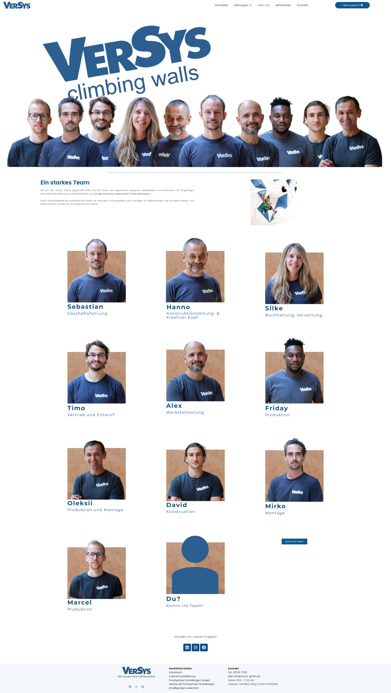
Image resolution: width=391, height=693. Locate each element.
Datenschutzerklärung (182, 676)
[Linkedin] (187, 647)
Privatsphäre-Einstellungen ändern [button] (189, 680)
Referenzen (283, 5)
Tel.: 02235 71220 (237, 672)
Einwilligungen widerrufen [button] (184, 688)
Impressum (175, 672)
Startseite (221, 5)
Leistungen (241, 5)
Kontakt (302, 5)
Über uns (264, 5)
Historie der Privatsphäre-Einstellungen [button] (192, 684)
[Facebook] (204, 647)
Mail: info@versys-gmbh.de (244, 676)
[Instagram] (195, 647)
